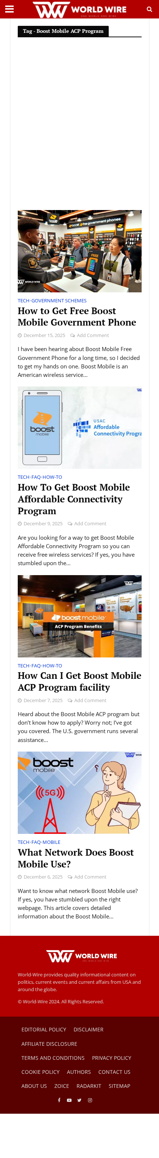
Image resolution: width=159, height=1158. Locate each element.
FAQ (36, 477)
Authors (79, 1071)
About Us (34, 1085)
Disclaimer (89, 1029)
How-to (52, 477)
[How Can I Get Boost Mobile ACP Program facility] (80, 615)
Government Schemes (59, 301)
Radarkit (89, 1085)
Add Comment (93, 335)
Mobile (51, 842)
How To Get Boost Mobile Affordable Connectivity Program (74, 499)
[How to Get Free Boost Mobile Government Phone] (80, 250)
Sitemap (119, 1085)
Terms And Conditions (53, 1057)
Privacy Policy (111, 1057)
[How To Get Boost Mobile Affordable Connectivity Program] (80, 427)
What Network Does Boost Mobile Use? (76, 858)
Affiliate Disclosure (49, 1043)
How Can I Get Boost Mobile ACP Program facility (79, 681)
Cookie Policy (40, 1071)
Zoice (61, 1085)
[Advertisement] (79, 127)
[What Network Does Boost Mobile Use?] (80, 792)
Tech (24, 301)
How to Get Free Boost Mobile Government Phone (77, 317)
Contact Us (114, 1071)
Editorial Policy (43, 1029)
